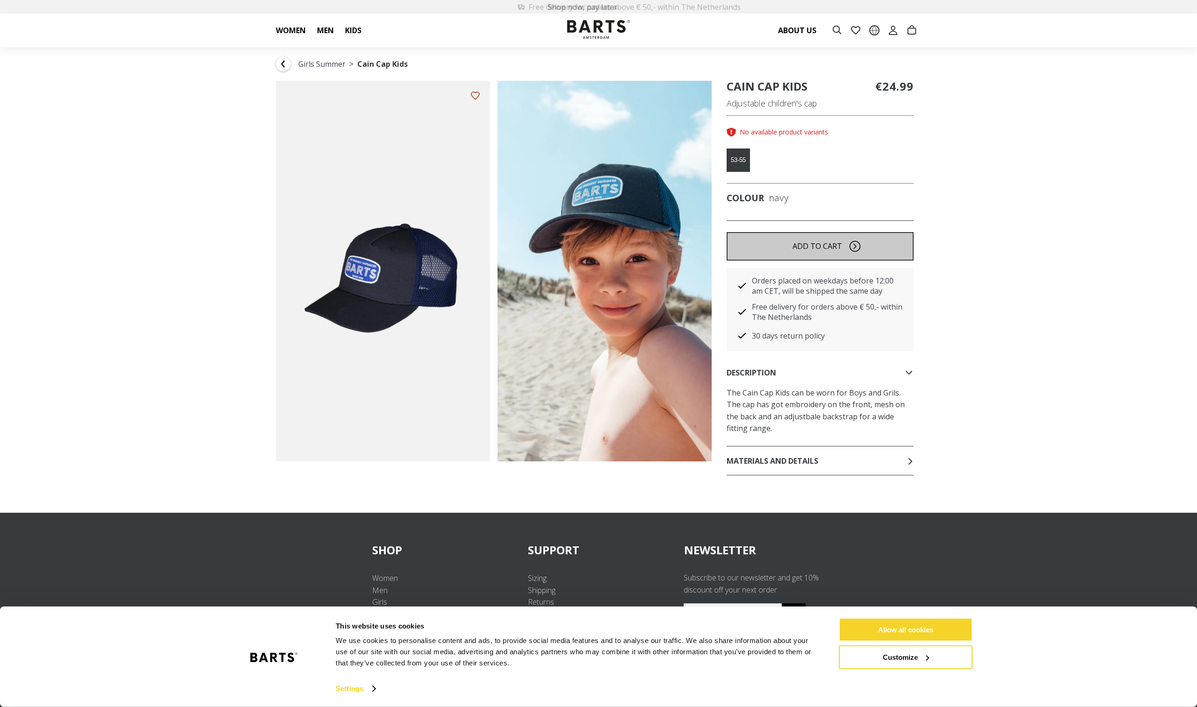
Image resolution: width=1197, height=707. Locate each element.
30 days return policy (788, 336)
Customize (900, 657)
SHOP (387, 550)
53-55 (738, 159)
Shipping (541, 590)
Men (380, 590)
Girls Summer (322, 64)
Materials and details (772, 461)
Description (751, 373)
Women (385, 578)
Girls (379, 602)
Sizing (537, 578)
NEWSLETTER (720, 550)
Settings (349, 689)
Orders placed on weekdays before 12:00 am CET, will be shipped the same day (823, 286)
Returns (541, 602)
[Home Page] (598, 30)
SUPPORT (553, 550)
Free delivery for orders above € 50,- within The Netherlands (604, 7)
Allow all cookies (905, 630)
